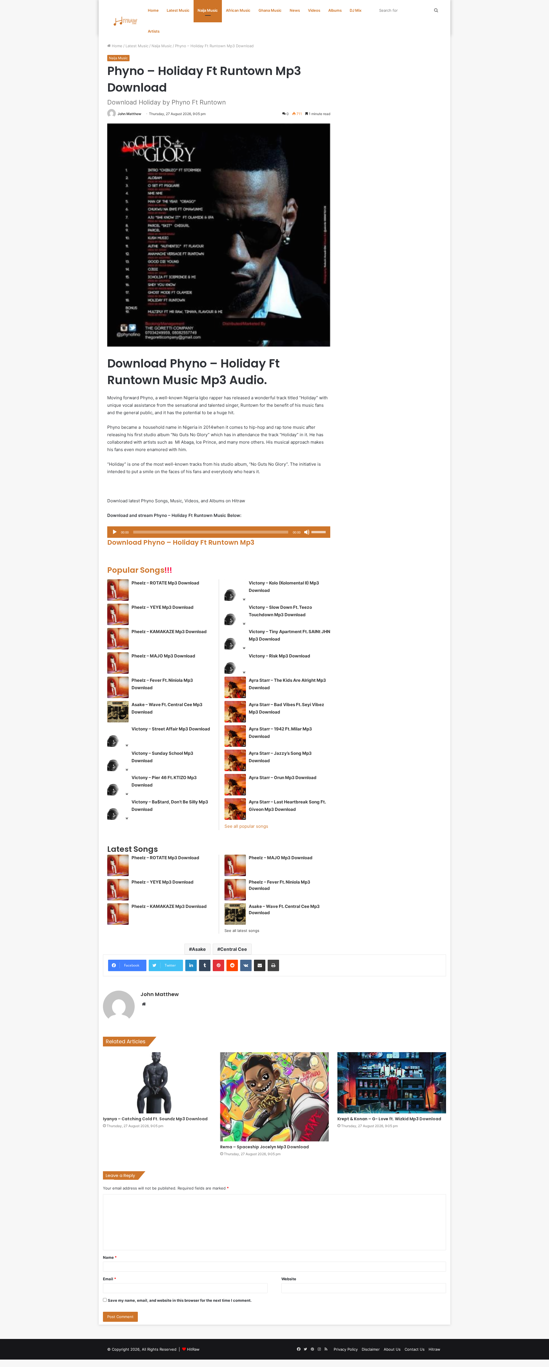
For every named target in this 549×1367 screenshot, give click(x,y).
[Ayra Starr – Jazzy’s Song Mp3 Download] (235, 760)
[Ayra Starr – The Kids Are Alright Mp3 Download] (235, 687)
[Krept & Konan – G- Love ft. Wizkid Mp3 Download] (391, 1082)
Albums (335, 10)
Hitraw (434, 1349)
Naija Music (208, 10)
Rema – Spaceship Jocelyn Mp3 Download (264, 1147)
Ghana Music (270, 10)
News (295, 10)
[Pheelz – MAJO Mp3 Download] (118, 663)
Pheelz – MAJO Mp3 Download (163, 656)
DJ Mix (355, 10)
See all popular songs (246, 826)
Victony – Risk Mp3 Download (279, 656)
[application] (218, 532)
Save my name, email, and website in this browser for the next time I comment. (180, 1300)
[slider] (319, 531)
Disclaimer (371, 1349)
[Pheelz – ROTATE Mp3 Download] (118, 590)
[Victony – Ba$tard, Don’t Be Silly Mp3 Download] (118, 809)
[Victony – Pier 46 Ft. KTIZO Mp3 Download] (118, 784)
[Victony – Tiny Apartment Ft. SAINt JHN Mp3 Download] (235, 638)
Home (153, 10)
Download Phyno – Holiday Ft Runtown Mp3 (180, 542)
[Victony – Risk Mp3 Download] (235, 663)
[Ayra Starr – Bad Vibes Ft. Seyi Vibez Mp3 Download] (235, 711)
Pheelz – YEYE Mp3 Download (163, 607)
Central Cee (233, 949)
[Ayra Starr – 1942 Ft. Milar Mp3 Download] (235, 736)
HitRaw (193, 1349)
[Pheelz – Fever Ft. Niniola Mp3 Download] (118, 687)
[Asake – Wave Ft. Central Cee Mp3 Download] (118, 711)
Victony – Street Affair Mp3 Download (171, 729)
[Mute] (307, 532)
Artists (154, 31)
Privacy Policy (346, 1349)
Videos (314, 10)
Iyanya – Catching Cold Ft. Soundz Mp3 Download (155, 1119)
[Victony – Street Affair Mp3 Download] (118, 736)
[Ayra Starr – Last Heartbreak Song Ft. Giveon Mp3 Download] (235, 809)
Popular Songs (139, 570)
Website (288, 1279)
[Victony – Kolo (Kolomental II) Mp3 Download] (235, 590)
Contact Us (415, 1349)
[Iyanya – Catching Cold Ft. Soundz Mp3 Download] (157, 1082)
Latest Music (178, 10)
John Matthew (129, 114)
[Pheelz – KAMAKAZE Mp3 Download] (118, 638)
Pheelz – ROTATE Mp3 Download (165, 583)
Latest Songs (132, 849)
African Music (238, 10)
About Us (392, 1349)
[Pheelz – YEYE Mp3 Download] (118, 614)
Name (110, 1257)
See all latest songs (241, 930)
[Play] (115, 532)
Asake (199, 949)
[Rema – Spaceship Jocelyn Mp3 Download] (274, 1096)
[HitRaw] (125, 21)
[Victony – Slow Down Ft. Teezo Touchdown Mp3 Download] (235, 614)
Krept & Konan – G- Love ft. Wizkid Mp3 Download (389, 1119)
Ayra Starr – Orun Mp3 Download (283, 777)
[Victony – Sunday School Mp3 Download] (118, 760)
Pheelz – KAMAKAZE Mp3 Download (169, 631)
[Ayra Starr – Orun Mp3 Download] (235, 784)
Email (109, 1279)
